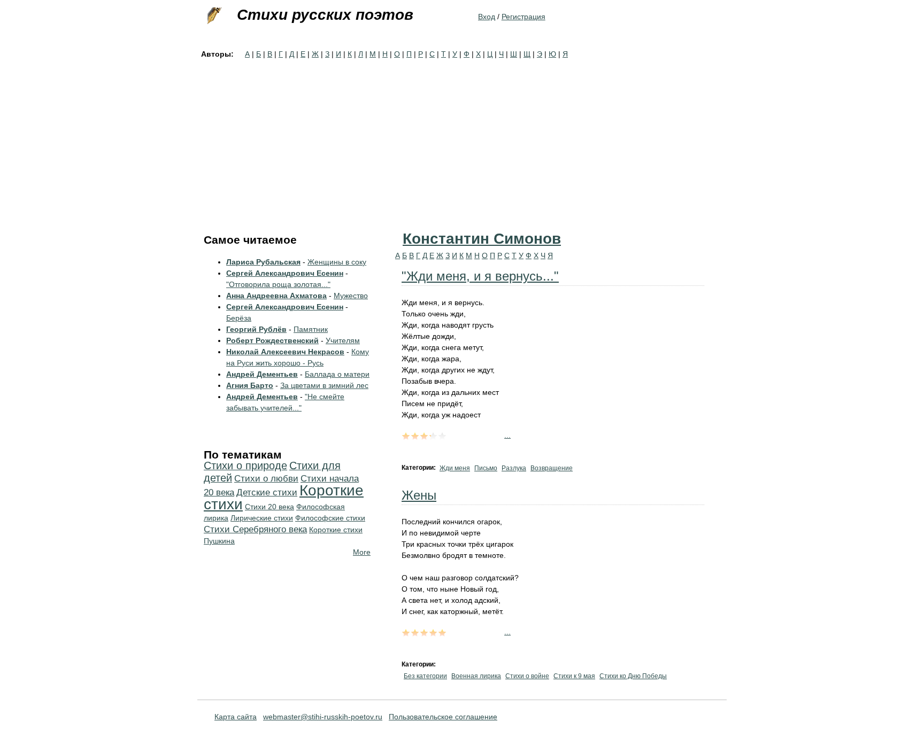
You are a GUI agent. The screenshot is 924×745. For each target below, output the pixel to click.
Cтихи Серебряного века (255, 529)
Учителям (343, 340)
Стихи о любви (266, 479)
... (507, 435)
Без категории (425, 676)
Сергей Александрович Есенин (284, 273)
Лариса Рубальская (263, 262)
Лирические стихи (261, 518)
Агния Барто (249, 385)
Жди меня (455, 468)
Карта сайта (235, 716)
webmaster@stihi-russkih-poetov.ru (322, 716)
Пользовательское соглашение (443, 716)
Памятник (311, 329)
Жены (419, 495)
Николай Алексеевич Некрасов (285, 351)
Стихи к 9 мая (574, 676)
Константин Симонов (482, 238)
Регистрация (523, 16)
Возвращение (551, 468)
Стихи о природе (245, 465)
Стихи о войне (527, 676)
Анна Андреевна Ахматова (276, 295)
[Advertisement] (462, 140)
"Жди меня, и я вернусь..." (480, 276)
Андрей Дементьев (262, 374)
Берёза (238, 318)
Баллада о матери (337, 374)
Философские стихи (330, 518)
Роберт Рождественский (272, 340)
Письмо (485, 468)
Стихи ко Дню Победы (633, 676)
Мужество (351, 295)
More (362, 552)
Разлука (514, 468)
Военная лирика (476, 676)
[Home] (213, 16)
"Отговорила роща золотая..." (278, 284)
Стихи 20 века (269, 506)
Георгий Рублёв (256, 329)
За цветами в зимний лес (324, 385)
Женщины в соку (336, 262)
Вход (486, 16)
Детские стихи (266, 492)
